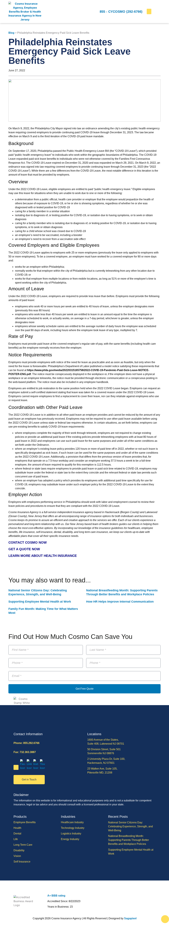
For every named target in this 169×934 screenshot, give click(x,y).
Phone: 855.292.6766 (26, 743)
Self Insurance (22, 861)
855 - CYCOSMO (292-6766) (121, 11)
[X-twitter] (16, 767)
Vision (17, 856)
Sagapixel (130, 918)
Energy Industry (70, 839)
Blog (11, 32)
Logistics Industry (71, 833)
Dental (17, 833)
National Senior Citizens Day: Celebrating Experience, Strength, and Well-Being (130, 826)
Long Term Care (23, 844)
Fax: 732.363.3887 (25, 752)
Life (16, 839)
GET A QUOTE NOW (24, 549)
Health (17, 827)
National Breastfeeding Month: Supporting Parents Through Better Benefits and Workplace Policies (128, 840)
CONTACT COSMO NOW (27, 542)
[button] (149, 11)
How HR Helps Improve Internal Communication (120, 601)
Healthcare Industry (72, 822)
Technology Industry (72, 827)
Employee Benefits (25, 822)
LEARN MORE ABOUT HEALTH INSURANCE (42, 555)
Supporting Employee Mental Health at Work (39, 601)
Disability (19, 850)
